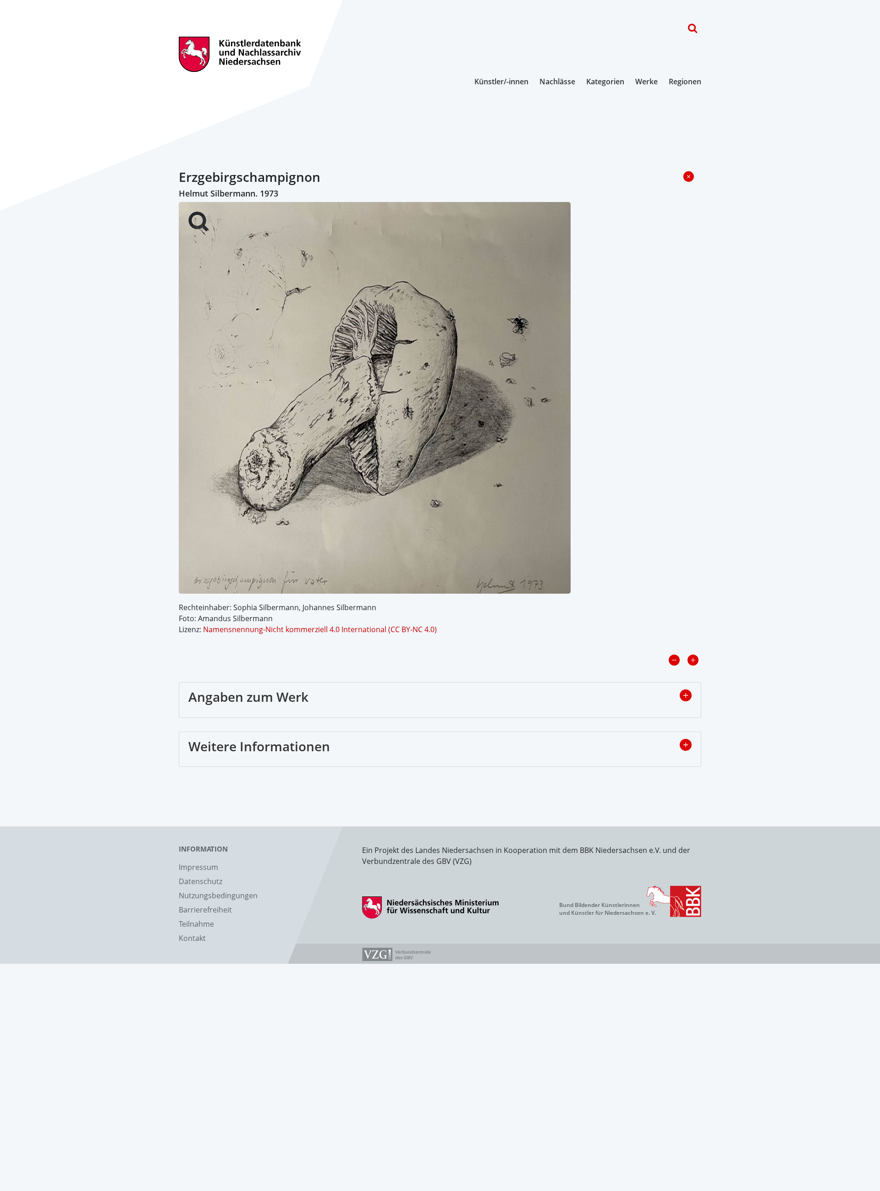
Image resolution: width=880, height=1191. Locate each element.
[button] (686, 695)
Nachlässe (557, 81)
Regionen (685, 81)
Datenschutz (200, 881)
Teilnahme (196, 924)
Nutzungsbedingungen (218, 896)
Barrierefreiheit (205, 910)
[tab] (440, 700)
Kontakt (192, 938)
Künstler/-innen (501, 81)
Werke (646, 81)
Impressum (198, 867)
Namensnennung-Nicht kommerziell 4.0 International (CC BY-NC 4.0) (320, 629)
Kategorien (605, 81)
